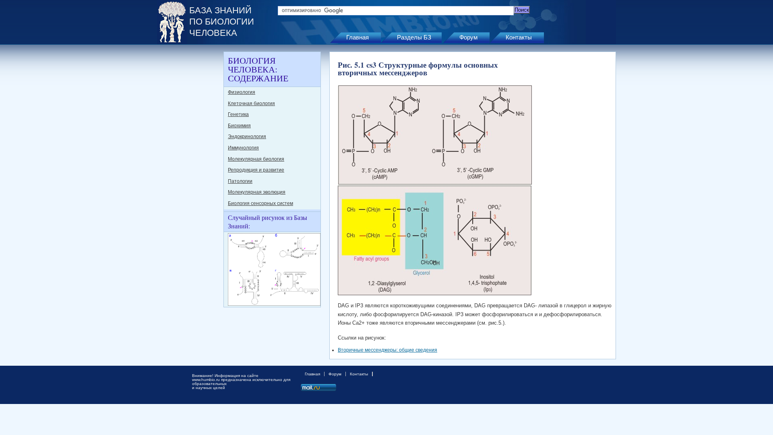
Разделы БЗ (414, 37)
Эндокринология (247, 136)
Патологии (240, 181)
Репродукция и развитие (256, 170)
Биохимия (239, 125)
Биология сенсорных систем (260, 203)
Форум (468, 37)
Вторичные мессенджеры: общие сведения (387, 350)
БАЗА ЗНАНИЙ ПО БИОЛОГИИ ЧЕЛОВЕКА (221, 21)
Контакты (519, 37)
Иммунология (243, 148)
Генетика (238, 114)
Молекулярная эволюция (256, 192)
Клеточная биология (251, 103)
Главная (357, 37)
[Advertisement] (189, 172)
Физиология (241, 92)
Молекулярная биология (256, 159)
